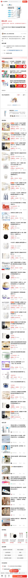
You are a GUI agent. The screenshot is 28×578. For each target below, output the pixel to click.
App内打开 (15, 570)
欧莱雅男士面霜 (7, 558)
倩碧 (20, 552)
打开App (25, 1)
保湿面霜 (20, 555)
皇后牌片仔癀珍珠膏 (7, 549)
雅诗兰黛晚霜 (8, 555)
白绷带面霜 (7, 552)
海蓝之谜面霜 (20, 549)
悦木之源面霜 (20, 558)
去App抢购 (19, 576)
